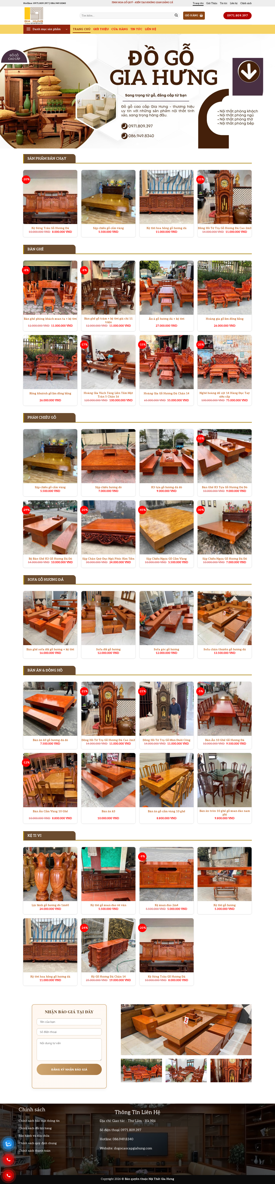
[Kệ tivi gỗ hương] (225, 874)
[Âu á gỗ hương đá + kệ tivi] (167, 288)
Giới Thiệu (211, 3)
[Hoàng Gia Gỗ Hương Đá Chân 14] (167, 362)
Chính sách (246, 3)
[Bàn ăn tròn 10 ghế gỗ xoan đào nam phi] (225, 780)
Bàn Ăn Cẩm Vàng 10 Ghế (50, 811)
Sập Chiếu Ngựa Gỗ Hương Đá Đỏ (224, 558)
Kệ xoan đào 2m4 (166, 905)
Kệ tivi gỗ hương (224, 905)
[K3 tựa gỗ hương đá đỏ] (167, 456)
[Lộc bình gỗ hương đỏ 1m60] (50, 874)
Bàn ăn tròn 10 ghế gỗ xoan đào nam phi (224, 812)
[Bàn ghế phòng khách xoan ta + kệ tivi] (50, 288)
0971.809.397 (131, 1130)
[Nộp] (176, 16)
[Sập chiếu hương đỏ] (108, 456)
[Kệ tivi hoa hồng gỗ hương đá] (167, 197)
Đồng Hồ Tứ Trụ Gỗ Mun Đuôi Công (166, 740)
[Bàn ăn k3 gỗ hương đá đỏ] (50, 709)
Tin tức (223, 3)
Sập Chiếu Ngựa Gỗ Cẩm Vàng (166, 558)
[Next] (264, 91)
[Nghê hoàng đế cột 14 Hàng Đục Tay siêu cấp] (225, 362)
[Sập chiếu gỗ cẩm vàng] (108, 197)
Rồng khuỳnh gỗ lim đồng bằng (50, 393)
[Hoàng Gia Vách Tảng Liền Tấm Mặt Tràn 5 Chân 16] (108, 362)
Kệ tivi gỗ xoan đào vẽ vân (108, 905)
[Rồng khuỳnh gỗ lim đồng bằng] (50, 362)
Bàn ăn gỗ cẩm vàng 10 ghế (166, 811)
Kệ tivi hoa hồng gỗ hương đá (166, 228)
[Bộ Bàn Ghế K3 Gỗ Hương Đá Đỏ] (50, 527)
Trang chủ (198, 3)
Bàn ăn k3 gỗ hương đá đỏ (50, 740)
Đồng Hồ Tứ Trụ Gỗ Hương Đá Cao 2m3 (224, 228)
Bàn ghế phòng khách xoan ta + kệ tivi (50, 318)
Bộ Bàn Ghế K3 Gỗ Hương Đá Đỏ (50, 558)
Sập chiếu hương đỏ (108, 487)
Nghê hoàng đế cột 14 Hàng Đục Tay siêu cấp (225, 395)
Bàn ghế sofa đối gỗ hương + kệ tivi (50, 649)
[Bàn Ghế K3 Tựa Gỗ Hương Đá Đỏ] (225, 456)
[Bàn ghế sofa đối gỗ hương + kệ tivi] (50, 618)
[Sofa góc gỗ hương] (167, 618)
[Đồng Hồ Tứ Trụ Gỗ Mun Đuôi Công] (167, 709)
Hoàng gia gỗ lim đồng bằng (225, 318)
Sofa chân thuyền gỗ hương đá (225, 649)
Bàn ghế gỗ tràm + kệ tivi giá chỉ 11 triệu (108, 320)
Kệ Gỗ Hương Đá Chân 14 (108, 976)
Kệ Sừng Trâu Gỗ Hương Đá (50, 228)
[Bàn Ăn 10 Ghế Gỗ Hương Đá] (225, 709)
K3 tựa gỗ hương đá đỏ (166, 487)
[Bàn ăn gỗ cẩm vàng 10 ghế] (167, 780)
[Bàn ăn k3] (108, 780)
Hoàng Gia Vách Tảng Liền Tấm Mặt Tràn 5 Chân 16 (108, 395)
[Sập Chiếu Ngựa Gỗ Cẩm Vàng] (167, 527)
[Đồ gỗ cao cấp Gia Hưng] (48, 16)
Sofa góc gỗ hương (166, 649)
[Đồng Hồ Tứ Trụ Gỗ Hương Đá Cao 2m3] (225, 197)
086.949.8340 (123, 1139)
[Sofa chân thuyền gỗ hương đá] (225, 618)
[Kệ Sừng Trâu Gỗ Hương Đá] (50, 197)
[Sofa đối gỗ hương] (108, 618)
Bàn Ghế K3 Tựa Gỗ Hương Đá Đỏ (224, 487)
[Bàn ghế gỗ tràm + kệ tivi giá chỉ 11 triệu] (108, 288)
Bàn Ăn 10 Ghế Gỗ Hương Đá (224, 740)
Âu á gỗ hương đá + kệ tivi (166, 318)
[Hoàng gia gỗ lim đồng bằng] (225, 288)
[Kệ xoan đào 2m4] (167, 874)
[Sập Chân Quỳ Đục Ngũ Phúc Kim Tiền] (108, 527)
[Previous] (10, 91)
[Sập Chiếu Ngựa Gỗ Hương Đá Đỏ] (225, 527)
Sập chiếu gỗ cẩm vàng (108, 228)
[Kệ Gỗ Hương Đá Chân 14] (108, 945)
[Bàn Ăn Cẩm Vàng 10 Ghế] (50, 780)
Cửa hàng (119, 29)
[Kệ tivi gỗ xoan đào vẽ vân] (108, 874)
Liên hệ (234, 3)
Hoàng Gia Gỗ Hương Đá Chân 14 (166, 393)
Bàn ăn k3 (108, 811)
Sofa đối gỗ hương (108, 649)
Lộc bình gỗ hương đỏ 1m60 (50, 905)
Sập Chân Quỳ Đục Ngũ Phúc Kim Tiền (108, 558)
